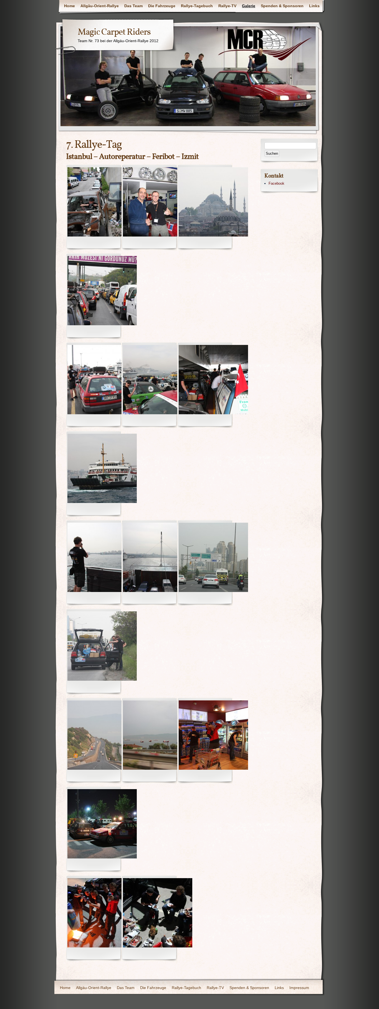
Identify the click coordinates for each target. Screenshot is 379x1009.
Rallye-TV (227, 6)
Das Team (133, 6)
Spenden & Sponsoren (282, 6)
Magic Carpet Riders (114, 32)
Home (69, 6)
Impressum (299, 987)
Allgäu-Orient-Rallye (99, 6)
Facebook (276, 183)
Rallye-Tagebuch (197, 6)
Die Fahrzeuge (161, 6)
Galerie (248, 6)
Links (314, 6)
